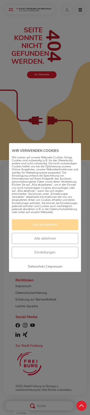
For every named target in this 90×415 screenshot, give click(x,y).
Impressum (55, 267)
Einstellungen (45, 252)
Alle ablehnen (45, 238)
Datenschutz (36, 267)
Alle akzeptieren (45, 224)
